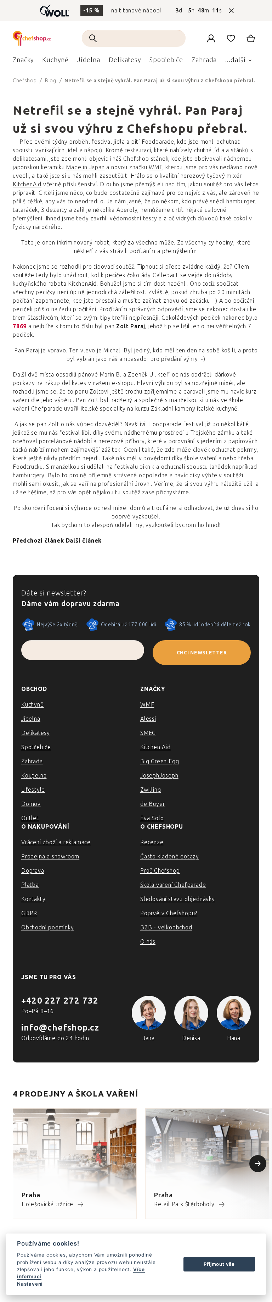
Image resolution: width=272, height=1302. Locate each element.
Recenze (152, 842)
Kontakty (33, 899)
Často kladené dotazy (169, 856)
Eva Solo (152, 818)
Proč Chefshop (160, 870)
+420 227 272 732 (59, 1000)
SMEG (148, 733)
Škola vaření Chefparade (173, 884)
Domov (31, 804)
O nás (147, 941)
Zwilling (150, 789)
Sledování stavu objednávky (177, 899)
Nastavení (30, 1284)
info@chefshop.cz (60, 1027)
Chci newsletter (202, 653)
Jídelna (30, 718)
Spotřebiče (36, 747)
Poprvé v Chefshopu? (168, 913)
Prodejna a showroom (50, 856)
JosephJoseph (159, 775)
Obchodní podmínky (47, 927)
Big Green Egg (159, 761)
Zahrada (32, 761)
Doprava (32, 870)
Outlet (30, 818)
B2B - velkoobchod (166, 927)
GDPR (29, 913)
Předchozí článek (38, 540)
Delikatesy (35, 733)
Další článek (84, 540)
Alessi (148, 718)
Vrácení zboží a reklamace (56, 842)
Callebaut (165, 275)
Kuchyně (32, 704)
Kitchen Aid (155, 747)
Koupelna (33, 775)
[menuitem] (23, 61)
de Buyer (152, 804)
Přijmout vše (219, 1264)
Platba (30, 884)
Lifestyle (33, 789)
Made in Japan (85, 167)
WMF (155, 167)
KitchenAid (27, 184)
